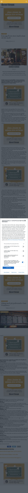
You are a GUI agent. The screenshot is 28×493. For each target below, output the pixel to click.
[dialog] (14, 246)
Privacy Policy (21, 272)
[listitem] (14, 243)
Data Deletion (6, 272)
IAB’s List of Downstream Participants (15, 239)
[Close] (25, 221)
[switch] (23, 246)
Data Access (14, 272)
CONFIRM (8, 267)
